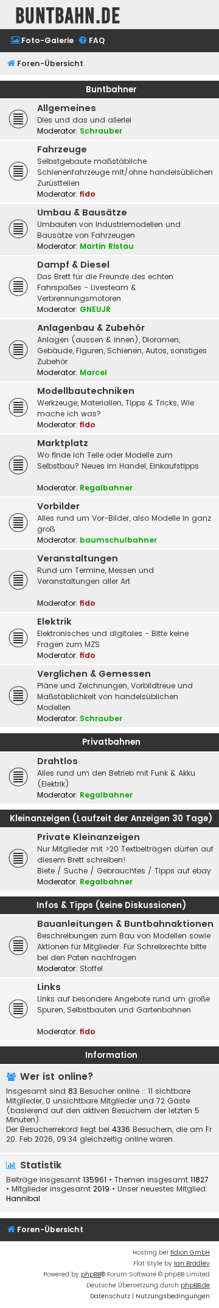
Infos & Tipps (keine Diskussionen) (111, 905)
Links (49, 987)
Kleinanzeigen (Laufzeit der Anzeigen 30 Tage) (111, 818)
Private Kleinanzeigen (88, 837)
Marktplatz (62, 443)
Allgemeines (66, 108)
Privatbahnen (111, 742)
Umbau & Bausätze (82, 212)
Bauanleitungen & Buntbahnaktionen (125, 924)
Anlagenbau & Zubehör (91, 328)
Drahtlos (57, 761)
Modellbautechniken (85, 391)
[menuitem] (42, 41)
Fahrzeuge (62, 149)
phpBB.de (195, 1285)
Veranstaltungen (77, 558)
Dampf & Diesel (73, 265)
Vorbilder (58, 506)
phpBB (91, 1274)
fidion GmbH (190, 1252)
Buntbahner (111, 89)
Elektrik (54, 621)
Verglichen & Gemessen (94, 674)
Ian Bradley (192, 1263)
